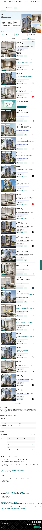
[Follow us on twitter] (34, 522)
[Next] (20, 403)
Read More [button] (1, 413)
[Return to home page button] (4, 1)
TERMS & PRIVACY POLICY (5, 523)
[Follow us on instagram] (38, 522)
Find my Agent (11, 1)
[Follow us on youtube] (40, 522)
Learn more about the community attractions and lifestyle (8, 415)
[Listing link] (18, 49)
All (15, 7)
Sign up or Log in (37, 1)
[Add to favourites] (14, 53)
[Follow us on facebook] (32, 522)
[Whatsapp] (25, 56)
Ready (18, 7)
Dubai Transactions (25, 1)
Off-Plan (21, 7)
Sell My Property (16, 1)
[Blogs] (30, 1)
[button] (3, 7)
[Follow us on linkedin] (36, 522)
